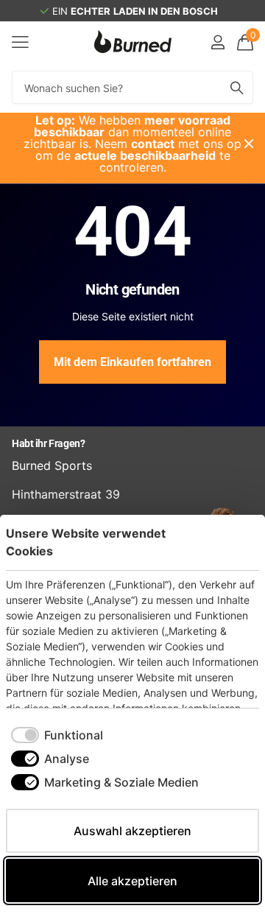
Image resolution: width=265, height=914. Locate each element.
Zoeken (237, 87)
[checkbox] (57, 735)
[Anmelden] (218, 42)
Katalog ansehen (20, 42)
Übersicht (225, 541)
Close (249, 143)
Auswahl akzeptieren (132, 830)
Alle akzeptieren (132, 880)
